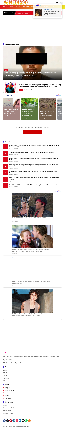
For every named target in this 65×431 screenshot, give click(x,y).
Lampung (7, 388)
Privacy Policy (7, 410)
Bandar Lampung (10, 393)
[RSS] (29, 420)
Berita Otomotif (9, 390)
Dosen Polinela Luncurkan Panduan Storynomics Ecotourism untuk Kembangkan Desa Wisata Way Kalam (34, 146)
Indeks (5, 405)
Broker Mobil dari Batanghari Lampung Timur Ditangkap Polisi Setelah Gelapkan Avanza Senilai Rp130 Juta (40, 85)
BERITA (6, 70)
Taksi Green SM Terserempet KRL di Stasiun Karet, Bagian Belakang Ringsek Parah (34, 185)
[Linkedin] (20, 420)
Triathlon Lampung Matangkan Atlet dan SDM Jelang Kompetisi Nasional (31, 152)
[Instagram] (17, 420)
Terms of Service (8, 413)
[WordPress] (13, 420)
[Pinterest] (10, 420)
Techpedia (8, 398)
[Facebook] (4, 420)
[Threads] (23, 420)
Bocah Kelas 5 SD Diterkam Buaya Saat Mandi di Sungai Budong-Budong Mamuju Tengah (34, 178)
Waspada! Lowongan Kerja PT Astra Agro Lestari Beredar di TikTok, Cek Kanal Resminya (33, 172)
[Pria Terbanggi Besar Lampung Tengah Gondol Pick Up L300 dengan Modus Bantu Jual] (32, 63)
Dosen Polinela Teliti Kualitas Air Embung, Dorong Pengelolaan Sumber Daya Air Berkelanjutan (33, 159)
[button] (57, 3)
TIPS (4, 381)
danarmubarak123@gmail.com (15, 363)
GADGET (7, 396)
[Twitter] (7, 420)
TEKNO (5, 373)
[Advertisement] (34, 29)
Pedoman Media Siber (9, 408)
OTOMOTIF (6, 375)
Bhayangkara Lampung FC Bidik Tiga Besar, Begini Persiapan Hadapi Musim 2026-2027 (34, 165)
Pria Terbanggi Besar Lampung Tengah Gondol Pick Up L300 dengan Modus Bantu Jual (30, 74)
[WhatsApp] (26, 420)
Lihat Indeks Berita (32, 132)
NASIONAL (6, 378)
